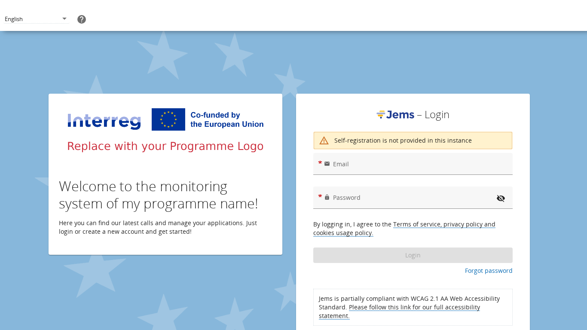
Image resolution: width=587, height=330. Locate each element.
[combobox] (36, 19)
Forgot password (489, 270)
